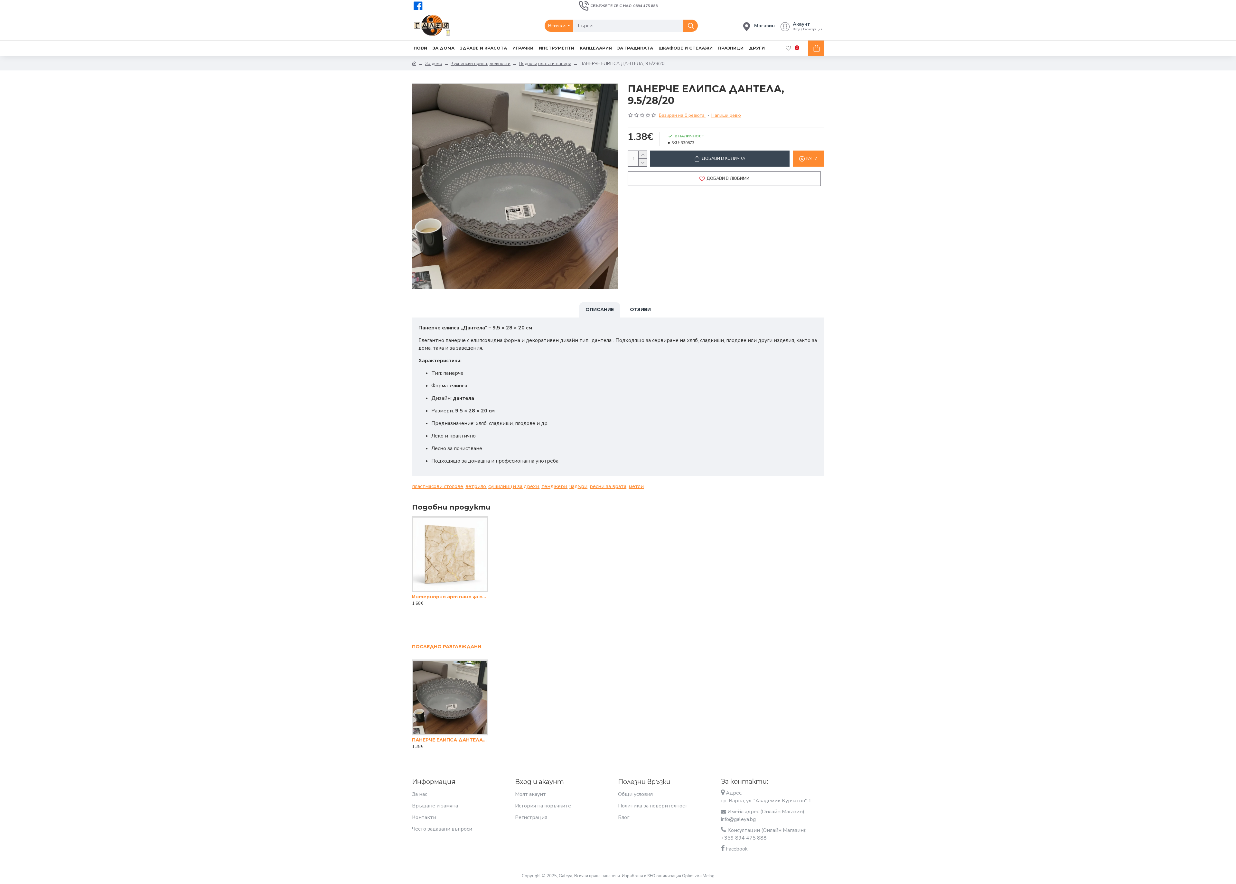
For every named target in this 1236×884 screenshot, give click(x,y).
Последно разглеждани (446, 646)
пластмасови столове (437, 486)
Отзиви (640, 309)
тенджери (554, 486)
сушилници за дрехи (513, 486)
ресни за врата (608, 486)
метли (636, 486)
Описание (599, 309)
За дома (433, 63)
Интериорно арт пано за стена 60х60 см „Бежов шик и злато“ (450, 597)
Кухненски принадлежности (480, 63)
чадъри (578, 486)
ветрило (475, 486)
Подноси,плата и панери (545, 63)
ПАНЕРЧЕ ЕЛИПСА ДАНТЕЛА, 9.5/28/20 (450, 740)
